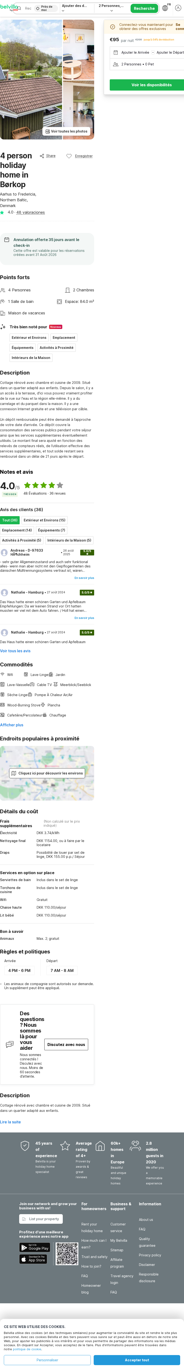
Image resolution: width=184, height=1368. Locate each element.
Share (51, 156)
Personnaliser (47, 1360)
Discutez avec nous (66, 1044)
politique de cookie (27, 1349)
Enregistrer (84, 156)
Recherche (144, 8)
